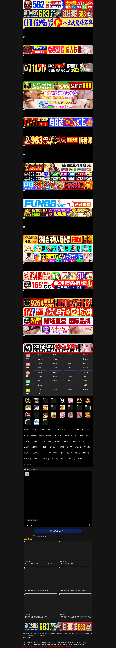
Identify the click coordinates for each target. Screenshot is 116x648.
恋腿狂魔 (85, 372)
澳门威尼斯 (85, 453)
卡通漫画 (40, 381)
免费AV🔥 (81, 459)
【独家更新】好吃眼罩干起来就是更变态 (73, 590)
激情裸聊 (69, 447)
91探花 (55, 367)
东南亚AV (85, 363)
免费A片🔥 (37, 459)
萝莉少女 (85, 355)
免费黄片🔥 (78, 447)
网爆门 (85, 381)
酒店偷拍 (88, 435)
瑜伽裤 (70, 376)
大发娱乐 (26, 447)
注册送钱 (71, 429)
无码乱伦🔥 (87, 447)
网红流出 (70, 367)
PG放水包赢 (57, 435)
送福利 (87, 429)
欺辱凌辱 (40, 367)
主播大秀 (26, 441)
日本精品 (55, 359)
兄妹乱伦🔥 (46, 459)
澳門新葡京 (35, 447)
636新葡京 (61, 447)
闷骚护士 (85, 376)
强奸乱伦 (55, 355)
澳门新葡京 (82, 441)
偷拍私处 (50, 441)
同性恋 (85, 385)
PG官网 (34, 429)
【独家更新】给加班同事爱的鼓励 (36, 590)
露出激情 (55, 381)
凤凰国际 (48, 435)
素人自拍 (85, 359)
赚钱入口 (63, 459)
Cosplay (70, 359)
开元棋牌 (41, 429)
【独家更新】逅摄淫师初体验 (69, 564)
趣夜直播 (57, 441)
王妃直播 (34, 441)
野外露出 (85, 367)
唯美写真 (70, 381)
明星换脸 (55, 376)
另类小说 (40, 394)
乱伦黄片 (42, 441)
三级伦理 (40, 359)
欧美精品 (70, 355)
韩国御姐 (55, 363)
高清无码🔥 (72, 459)
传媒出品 (40, 385)
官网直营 (49, 429)
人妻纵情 (70, 389)
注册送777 (80, 429)
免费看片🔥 (52, 447)
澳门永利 (57, 429)
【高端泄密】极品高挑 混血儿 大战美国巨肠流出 (75, 618)
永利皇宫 (43, 447)
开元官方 (26, 453)
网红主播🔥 (27, 464)
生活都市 (40, 389)
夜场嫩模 (65, 441)
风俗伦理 (85, 389)
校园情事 (55, 389)
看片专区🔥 (55, 459)
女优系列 (55, 372)
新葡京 (26, 435)
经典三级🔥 (27, 459)
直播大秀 (77, 453)
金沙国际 (43, 453)
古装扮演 (40, 372)
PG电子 (64, 429)
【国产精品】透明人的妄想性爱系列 (36, 617)
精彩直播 (73, 435)
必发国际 (73, 441)
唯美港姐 (70, 363)
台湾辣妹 (40, 363)
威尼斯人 (26, 429)
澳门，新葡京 (53, 453)
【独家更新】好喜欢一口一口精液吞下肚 (38, 564)
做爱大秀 (69, 453)
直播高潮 (66, 435)
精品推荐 (40, 355)
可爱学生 (70, 372)
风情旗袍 (40, 376)
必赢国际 (41, 435)
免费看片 (61, 453)
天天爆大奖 (35, 453)
